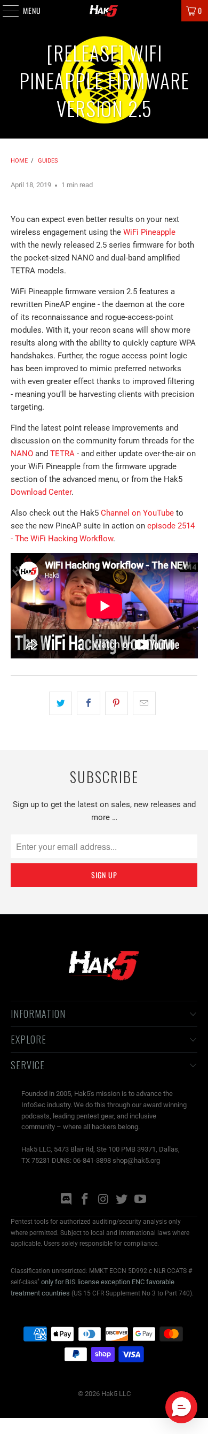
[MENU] (5, 10)
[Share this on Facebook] (88, 703)
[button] (181, 1407)
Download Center (41, 492)
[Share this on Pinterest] (116, 703)
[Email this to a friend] (144, 703)
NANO (22, 453)
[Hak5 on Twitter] (122, 1200)
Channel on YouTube (137, 513)
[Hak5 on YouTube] (141, 1200)
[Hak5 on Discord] (67, 1200)
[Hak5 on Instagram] (103, 1200)
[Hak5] (104, 10)
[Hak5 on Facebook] (85, 1200)
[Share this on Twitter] (60, 703)
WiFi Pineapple (149, 232)
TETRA (62, 453)
